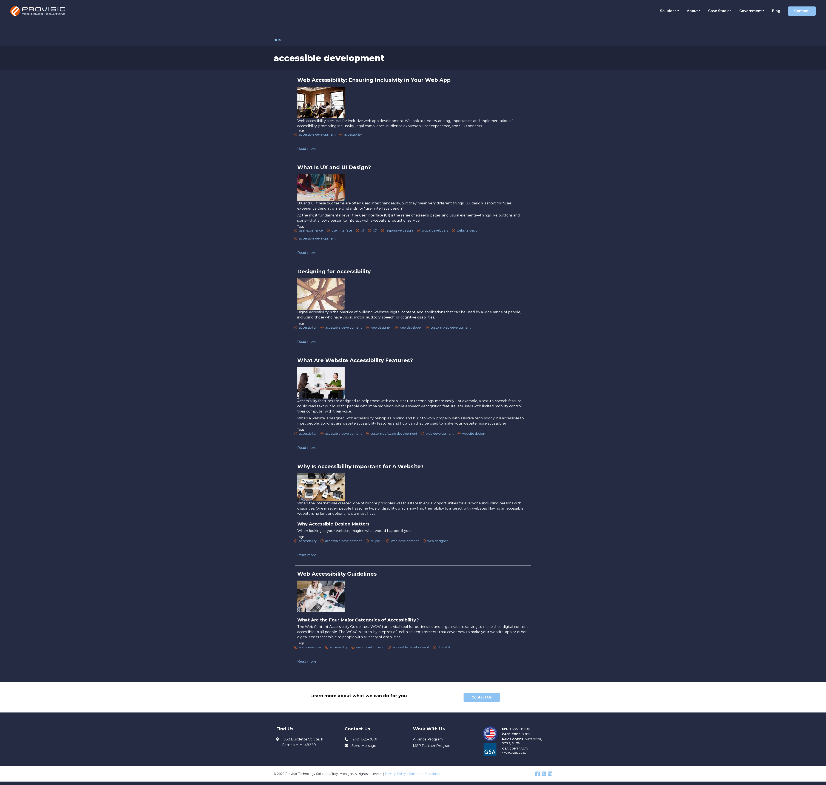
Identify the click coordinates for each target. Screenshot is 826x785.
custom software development (393, 434)
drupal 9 (376, 541)
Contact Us (482, 697)
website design (468, 230)
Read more (306, 149)
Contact (801, 11)
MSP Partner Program (432, 746)
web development (440, 434)
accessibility (353, 134)
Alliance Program (428, 739)
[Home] (39, 11)
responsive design (399, 230)
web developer (410, 327)
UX (375, 230)
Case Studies (720, 11)
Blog (776, 11)
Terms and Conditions (425, 774)
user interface (341, 230)
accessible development (317, 134)
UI (362, 230)
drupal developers (434, 230)
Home (279, 40)
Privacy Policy (395, 774)
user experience (311, 230)
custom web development (450, 327)
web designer (380, 327)
